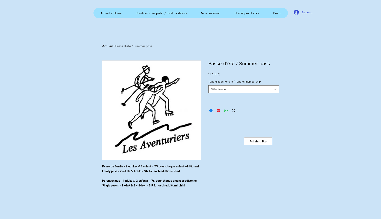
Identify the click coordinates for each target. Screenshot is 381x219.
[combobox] (243, 89)
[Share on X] (233, 110)
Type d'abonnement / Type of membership (235, 81)
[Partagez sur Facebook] (211, 110)
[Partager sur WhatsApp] (226, 110)
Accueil (107, 46)
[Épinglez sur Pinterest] (218, 110)
